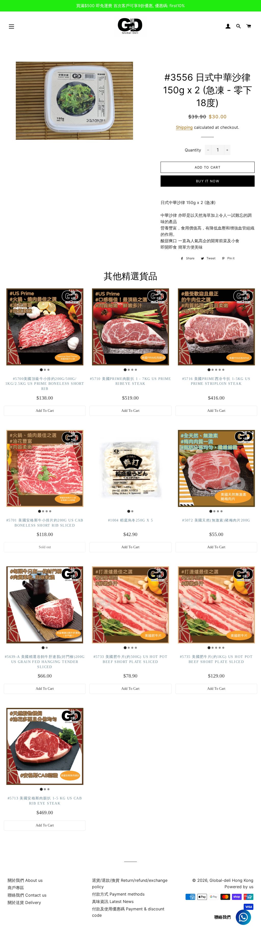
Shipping (184, 127)
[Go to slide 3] (48, 370)
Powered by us (239, 886)
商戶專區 (16, 887)
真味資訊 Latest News (113, 901)
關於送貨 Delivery (24, 902)
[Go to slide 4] (136, 370)
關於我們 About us (25, 880)
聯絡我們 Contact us (27, 895)
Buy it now (207, 181)
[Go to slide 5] (223, 370)
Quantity (193, 149)
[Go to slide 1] (41, 369)
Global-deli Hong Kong (231, 880)
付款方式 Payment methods (118, 894)
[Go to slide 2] (45, 370)
